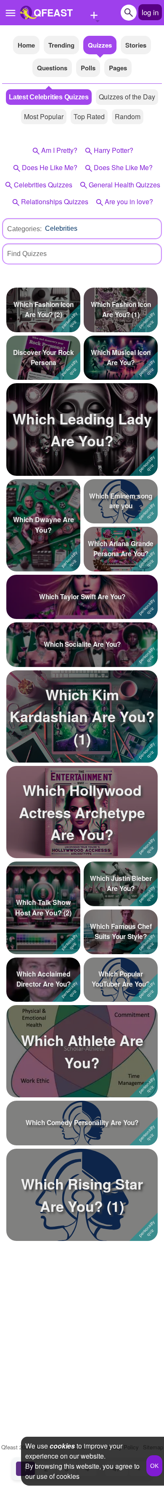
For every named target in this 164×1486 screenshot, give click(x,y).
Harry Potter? (113, 150)
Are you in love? (129, 201)
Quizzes (100, 45)
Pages (118, 67)
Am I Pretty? (59, 150)
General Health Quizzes (124, 184)
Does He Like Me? (49, 167)
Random (127, 116)
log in (150, 12)
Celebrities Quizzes (43, 184)
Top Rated (89, 116)
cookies (62, 1446)
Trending (61, 45)
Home (26, 45)
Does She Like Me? (123, 167)
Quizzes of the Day (127, 96)
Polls (88, 67)
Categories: (24, 228)
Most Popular (43, 116)
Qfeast (16, 1447)
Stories (135, 45)
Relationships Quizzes (54, 201)
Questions (52, 67)
